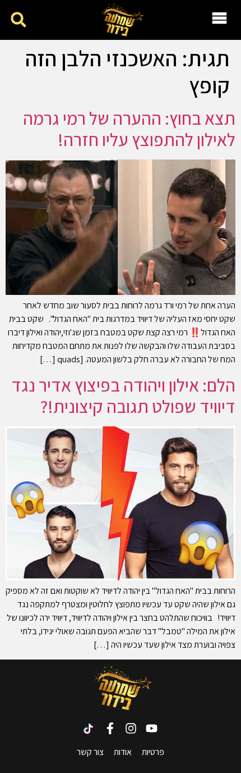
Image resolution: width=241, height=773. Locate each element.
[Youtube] (151, 728)
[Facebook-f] (110, 728)
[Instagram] (131, 728)
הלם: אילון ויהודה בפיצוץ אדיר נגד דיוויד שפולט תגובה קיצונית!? (123, 395)
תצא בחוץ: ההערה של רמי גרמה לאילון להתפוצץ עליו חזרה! (129, 128)
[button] (18, 19)
